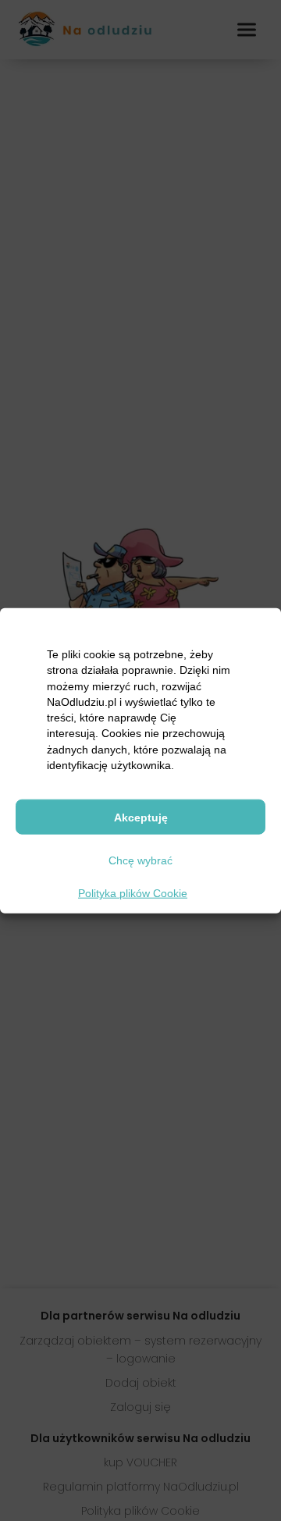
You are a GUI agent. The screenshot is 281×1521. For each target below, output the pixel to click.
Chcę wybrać (140, 859)
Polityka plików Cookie (132, 893)
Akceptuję (141, 816)
